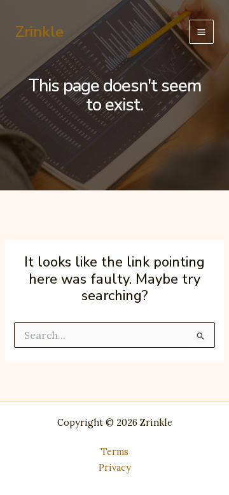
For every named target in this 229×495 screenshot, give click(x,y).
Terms (114, 452)
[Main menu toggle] (201, 32)
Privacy (115, 467)
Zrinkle (39, 32)
